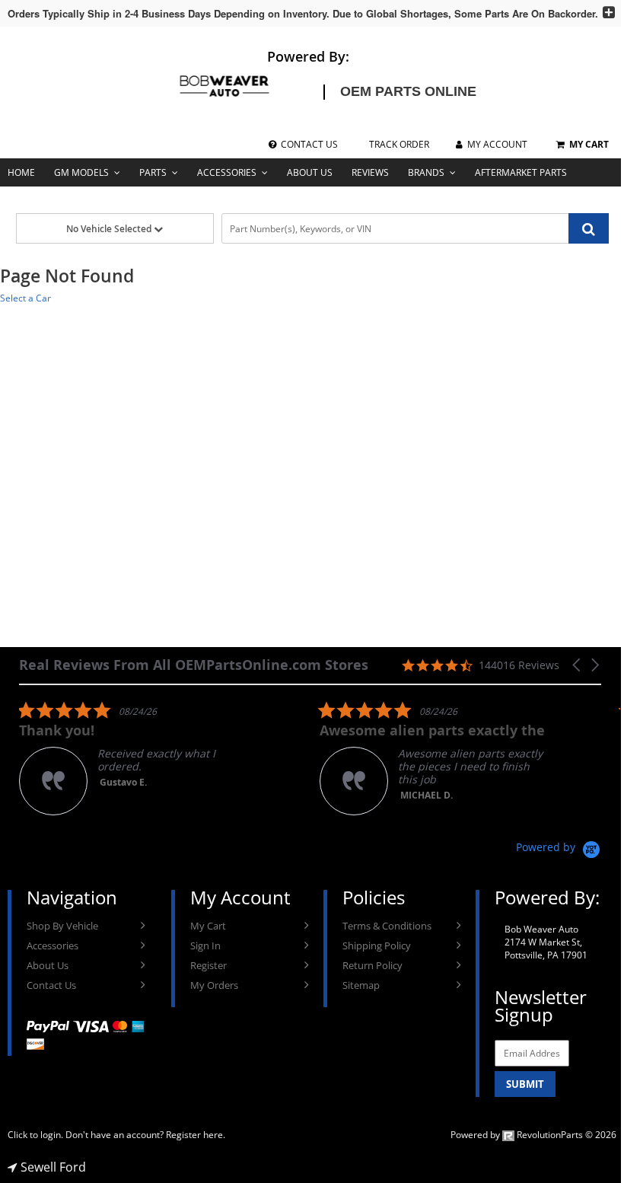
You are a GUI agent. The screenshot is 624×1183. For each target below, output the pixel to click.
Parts (153, 172)
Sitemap (361, 985)
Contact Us (51, 985)
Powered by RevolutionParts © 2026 (533, 1134)
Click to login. (35, 1134)
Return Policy (372, 965)
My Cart (208, 926)
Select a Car (25, 298)
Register (208, 965)
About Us (310, 172)
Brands (426, 172)
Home (21, 172)
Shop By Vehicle (62, 926)
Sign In (205, 945)
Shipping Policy (376, 945)
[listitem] (133, 757)
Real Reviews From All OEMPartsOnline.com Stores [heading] (193, 664)
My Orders (214, 985)
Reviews (370, 172)
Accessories (226, 172)
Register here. (195, 1134)
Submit (525, 1084)
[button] (577, 664)
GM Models (81, 172)
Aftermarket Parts (521, 172)
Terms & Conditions (386, 926)
